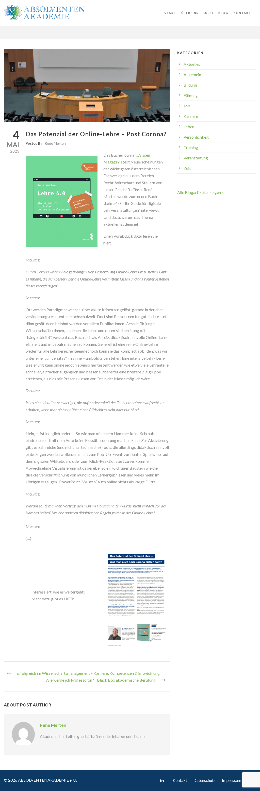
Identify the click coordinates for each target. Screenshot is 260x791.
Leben (189, 126)
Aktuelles (192, 64)
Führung (191, 95)
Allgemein (192, 74)
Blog (223, 12)
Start (170, 12)
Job (187, 105)
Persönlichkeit (196, 137)
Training (191, 147)
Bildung (190, 85)
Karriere (191, 116)
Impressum (231, 780)
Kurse (208, 12)
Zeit (187, 168)
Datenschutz (204, 780)
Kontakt (242, 12)
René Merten (55, 143)
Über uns (190, 12)
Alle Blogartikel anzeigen (199, 192)
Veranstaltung (196, 157)
